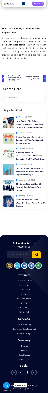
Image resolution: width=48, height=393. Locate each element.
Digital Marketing (24, 324)
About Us (24, 346)
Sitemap (30, 389)
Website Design (24, 333)
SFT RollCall (24, 312)
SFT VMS (24, 308)
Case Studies (24, 355)
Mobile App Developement (24, 329)
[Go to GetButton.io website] (6, 390)
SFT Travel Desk (24, 299)
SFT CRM (24, 303)
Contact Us (36, 3)
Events (24, 350)
